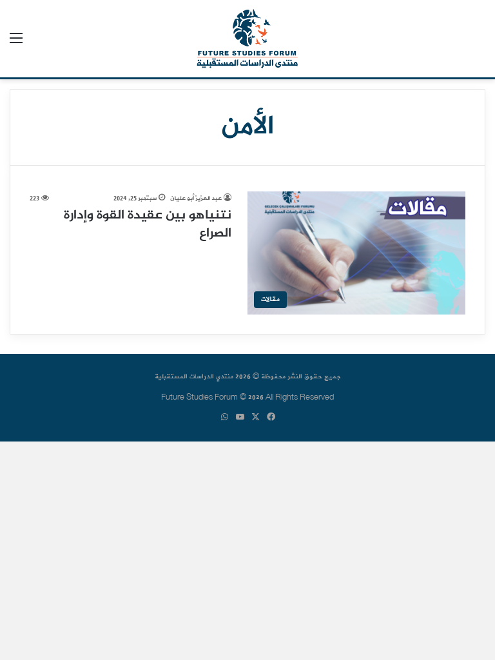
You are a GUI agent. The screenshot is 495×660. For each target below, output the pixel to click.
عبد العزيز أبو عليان (196, 198)
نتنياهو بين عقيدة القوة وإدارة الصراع (147, 224)
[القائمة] (16, 43)
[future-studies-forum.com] (247, 38)
